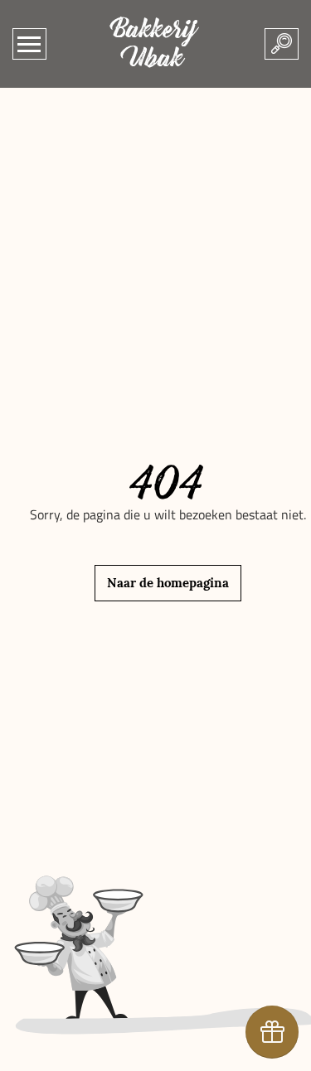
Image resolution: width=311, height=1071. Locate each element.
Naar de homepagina (168, 583)
